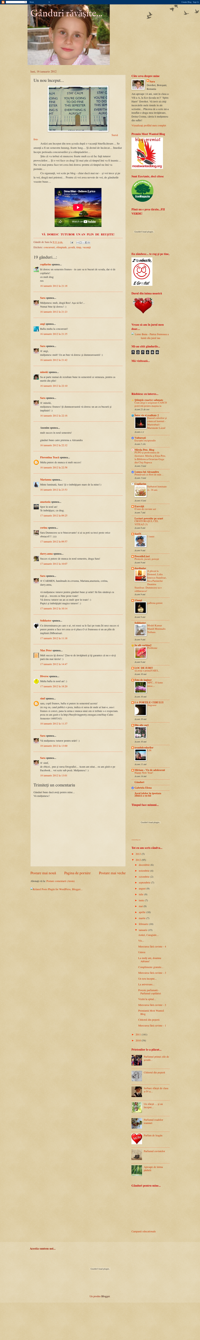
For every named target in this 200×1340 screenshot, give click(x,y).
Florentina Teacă (49, 457)
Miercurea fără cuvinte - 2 (152, 1005)
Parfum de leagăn (153, 1135)
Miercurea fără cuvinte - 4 (152, 946)
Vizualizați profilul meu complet (148, 125)
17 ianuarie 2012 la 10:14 (53, 608)
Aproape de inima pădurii (153, 1168)
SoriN (138, 534)
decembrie (145, 865)
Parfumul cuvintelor (154, 1151)
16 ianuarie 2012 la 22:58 (53, 467)
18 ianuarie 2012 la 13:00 (53, 745)
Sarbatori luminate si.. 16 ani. (157, 488)
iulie (141, 894)
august (142, 888)
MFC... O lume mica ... (155, 684)
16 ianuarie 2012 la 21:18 (53, 286)
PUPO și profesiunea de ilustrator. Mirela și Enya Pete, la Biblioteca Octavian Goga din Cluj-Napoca (150, 457)
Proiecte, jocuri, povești (147, 559)
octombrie (144, 876)
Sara (42, 298)
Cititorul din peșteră (148, 1019)
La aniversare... (146, 984)
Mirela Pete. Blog (144, 450)
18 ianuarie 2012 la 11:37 (53, 723)
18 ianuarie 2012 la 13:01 (53, 775)
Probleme (152, 648)
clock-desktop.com (136, 839)
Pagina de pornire (77, 872)
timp (78, 247)
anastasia (45, 502)
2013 (139, 854)
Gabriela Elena (143, 788)
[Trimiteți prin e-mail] (77, 242)
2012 (139, 860)
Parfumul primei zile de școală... (156, 1058)
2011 (139, 1034)
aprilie (142, 912)
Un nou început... (147, 978)
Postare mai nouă (43, 872)
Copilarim (140, 484)
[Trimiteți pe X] (83, 242)
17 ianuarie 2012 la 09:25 (53, 515)
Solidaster (45, 620)
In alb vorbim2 (143, 645)
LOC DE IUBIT (144, 668)
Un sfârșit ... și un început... (153, 1105)
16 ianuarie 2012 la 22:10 (53, 385)
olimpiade (61, 247)
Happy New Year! (144, 772)
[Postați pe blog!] (80, 242)
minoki (44, 372)
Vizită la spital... (147, 999)
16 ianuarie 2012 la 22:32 (53, 445)
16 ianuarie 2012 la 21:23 (53, 311)
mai (141, 906)
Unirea (141, 952)
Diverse (44, 676)
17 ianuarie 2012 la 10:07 (53, 563)
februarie (144, 924)
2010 (139, 1040)
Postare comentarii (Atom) (60, 881)
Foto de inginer (143, 680)
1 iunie (150, 536)
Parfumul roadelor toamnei (153, 1121)
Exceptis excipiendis (145, 440)
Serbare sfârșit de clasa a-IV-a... (156, 1089)
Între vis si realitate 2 (147, 415)
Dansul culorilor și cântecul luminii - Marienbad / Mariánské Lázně (157, 423)
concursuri (49, 247)
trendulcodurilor (144, 747)
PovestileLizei (142, 556)
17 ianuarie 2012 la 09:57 (53, 541)
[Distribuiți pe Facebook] (86, 242)
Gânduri (139, 782)
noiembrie (144, 870)
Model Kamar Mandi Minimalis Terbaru (156, 629)
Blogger (105, 1296)
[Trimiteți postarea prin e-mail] (71, 242)
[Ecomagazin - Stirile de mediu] (142, 200)
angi (42, 324)
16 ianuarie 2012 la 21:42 (53, 360)
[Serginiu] (141, 284)
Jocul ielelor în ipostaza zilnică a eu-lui (148, 794)
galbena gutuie (155, 603)
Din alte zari (142, 725)
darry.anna (46, 553)
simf (42, 698)
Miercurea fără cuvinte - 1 (152, 1025)
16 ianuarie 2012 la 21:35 (53, 334)
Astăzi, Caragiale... (148, 935)
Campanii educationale (143, 1231)
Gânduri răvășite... (66, 14)
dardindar (140, 568)
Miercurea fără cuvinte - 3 (152, 972)
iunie (142, 900)
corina (43, 527)
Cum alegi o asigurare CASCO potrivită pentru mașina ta (151, 404)
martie (142, 918)
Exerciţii (139, 506)
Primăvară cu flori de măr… (149, 474)
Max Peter (46, 650)
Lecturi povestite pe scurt (149, 518)
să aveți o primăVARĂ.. (147, 670)
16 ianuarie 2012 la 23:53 (53, 489)
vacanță (87, 247)
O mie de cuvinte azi (145, 509)
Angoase (152, 705)
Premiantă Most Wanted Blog (151, 1012)
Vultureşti (140, 438)
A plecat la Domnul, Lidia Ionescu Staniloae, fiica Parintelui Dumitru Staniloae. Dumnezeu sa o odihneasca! (150, 580)
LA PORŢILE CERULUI (149, 702)
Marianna (45, 479)
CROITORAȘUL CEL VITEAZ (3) (146, 522)
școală (71, 247)
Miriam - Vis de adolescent (150, 770)
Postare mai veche (112, 872)
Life (149, 750)
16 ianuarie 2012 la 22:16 (53, 415)
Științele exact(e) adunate (149, 400)
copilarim (45, 264)
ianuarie (143, 930)
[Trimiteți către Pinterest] (88, 242)
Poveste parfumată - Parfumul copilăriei (149, 991)
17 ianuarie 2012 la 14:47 (53, 664)
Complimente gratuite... (151, 967)
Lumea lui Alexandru (147, 472)
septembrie (145, 882)
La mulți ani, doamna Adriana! (149, 959)
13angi (138, 600)
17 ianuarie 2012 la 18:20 (53, 686)
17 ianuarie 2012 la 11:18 (53, 638)
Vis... (141, 940)
